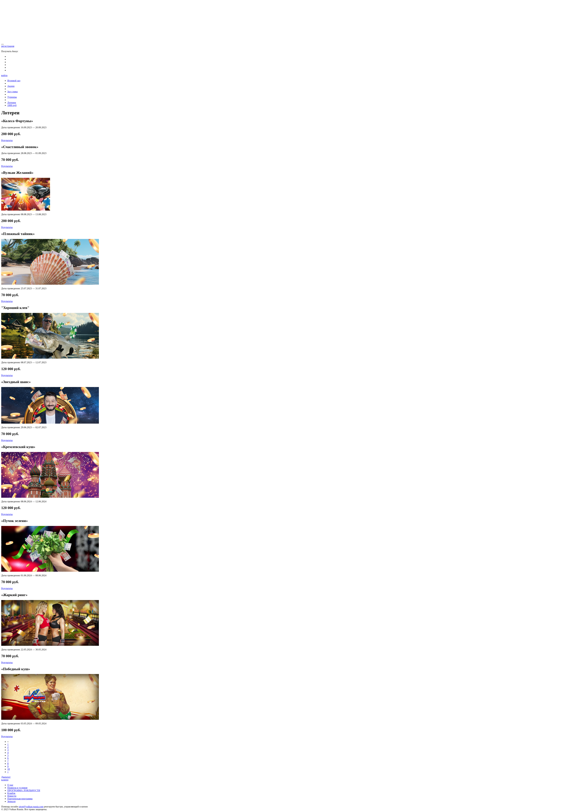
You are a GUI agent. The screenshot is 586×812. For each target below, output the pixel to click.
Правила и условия (17, 787)
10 (8, 769)
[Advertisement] (293, 22)
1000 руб (11, 105)
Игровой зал (13, 80)
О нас (10, 785)
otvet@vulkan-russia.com (31, 806)
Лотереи (11, 102)
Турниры (12, 97)
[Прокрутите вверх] (2, 44)
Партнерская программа (20, 798)
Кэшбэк (11, 793)
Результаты (7, 140)
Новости (11, 796)
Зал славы (12, 91)
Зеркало (11, 801)
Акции (10, 86)
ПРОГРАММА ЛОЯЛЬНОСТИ (23, 790)
